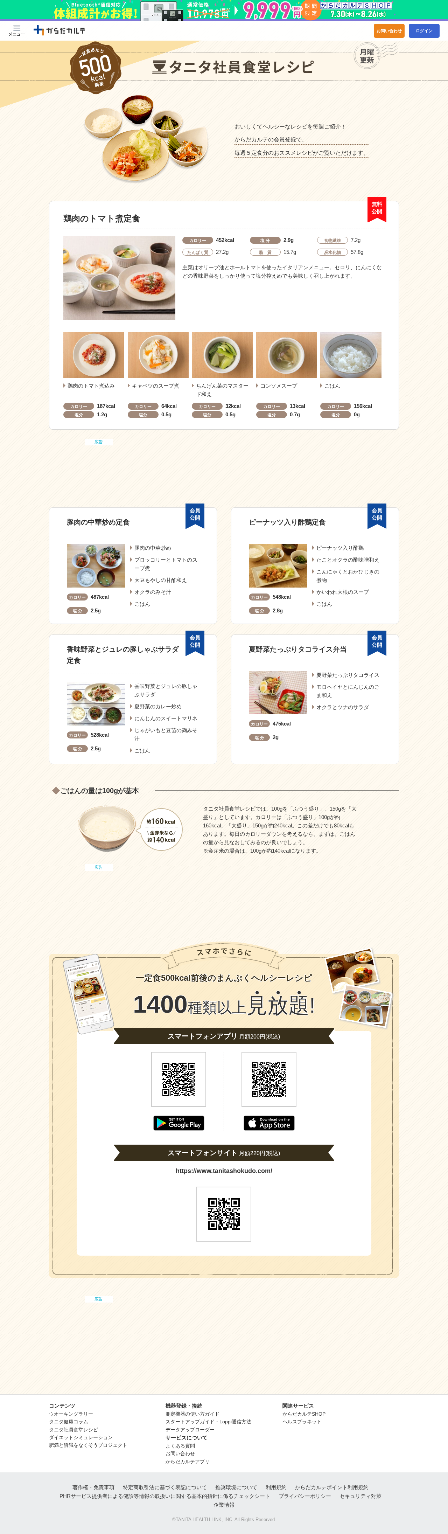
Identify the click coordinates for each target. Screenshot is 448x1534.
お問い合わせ (389, 30)
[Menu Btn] (16, 31)
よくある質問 (180, 1446)
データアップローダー (190, 1429)
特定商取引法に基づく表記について (165, 1487)
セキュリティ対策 (361, 1496)
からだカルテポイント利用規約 (332, 1487)
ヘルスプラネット (302, 1421)
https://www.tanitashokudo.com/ (224, 1170)
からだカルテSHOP (304, 1414)
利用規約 (276, 1487)
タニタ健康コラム (68, 1421)
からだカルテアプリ (188, 1461)
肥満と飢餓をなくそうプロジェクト (88, 1445)
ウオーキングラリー (71, 1414)
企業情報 (224, 1505)
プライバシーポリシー (305, 1496)
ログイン (424, 30)
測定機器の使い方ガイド (192, 1414)
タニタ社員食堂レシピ (73, 1429)
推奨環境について (236, 1487)
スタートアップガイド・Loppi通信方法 (208, 1421)
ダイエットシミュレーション (81, 1437)
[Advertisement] (224, 464)
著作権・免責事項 (93, 1487)
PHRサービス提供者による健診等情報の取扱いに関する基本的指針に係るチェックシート (164, 1496)
